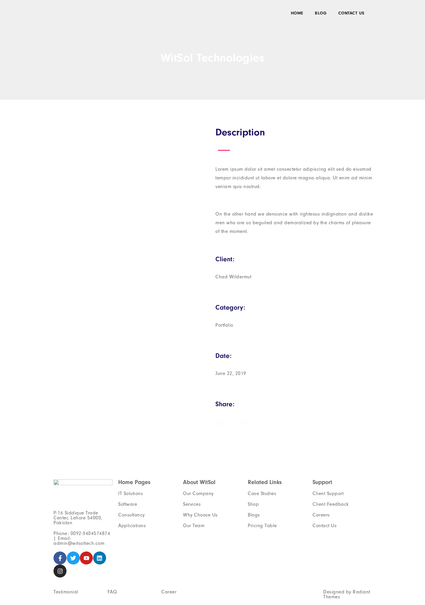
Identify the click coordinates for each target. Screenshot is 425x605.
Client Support (328, 493)
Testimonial (65, 592)
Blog (320, 13)
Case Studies (262, 493)
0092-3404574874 (90, 533)
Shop (253, 504)
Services (192, 504)
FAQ (112, 592)
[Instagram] (59, 571)
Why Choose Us (200, 515)
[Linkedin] (99, 557)
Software (127, 504)
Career (168, 592)
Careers (321, 515)
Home (297, 13)
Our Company (198, 493)
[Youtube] (86, 557)
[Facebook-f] (59, 557)
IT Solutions (130, 493)
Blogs (254, 515)
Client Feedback (331, 504)
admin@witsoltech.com (78, 543)
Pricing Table (262, 525)
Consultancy (131, 515)
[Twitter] (73, 557)
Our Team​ (193, 525)
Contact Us (351, 13)
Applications (132, 525)
